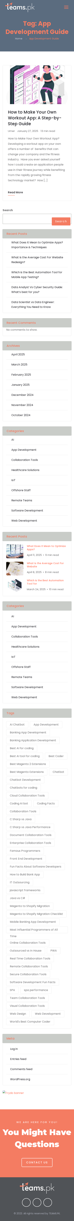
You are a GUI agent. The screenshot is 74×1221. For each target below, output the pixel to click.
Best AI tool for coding (25, 756)
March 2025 (19, 365)
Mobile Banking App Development (33, 922)
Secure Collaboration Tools (28, 974)
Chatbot (58, 772)
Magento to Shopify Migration (30, 906)
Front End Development (26, 859)
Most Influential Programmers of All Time (34, 930)
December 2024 (22, 395)
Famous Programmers (25, 851)
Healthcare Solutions (25, 470)
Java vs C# (17, 898)
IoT (13, 480)
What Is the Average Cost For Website (45, 565)
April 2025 (18, 354)
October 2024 (20, 415)
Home (18, 38)
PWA (53, 951)
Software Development (27, 510)
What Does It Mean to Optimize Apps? (46, 548)
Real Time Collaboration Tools (30, 958)
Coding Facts (46, 803)
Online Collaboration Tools (28, 943)
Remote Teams (21, 500)
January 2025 (20, 385)
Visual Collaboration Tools (27, 1006)
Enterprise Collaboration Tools (30, 843)
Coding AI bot (19, 803)
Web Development (24, 521)
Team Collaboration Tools (27, 998)
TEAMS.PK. (54, 1213)
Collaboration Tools (24, 460)
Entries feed (18, 1059)
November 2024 (22, 405)
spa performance (36, 990)
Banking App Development (28, 732)
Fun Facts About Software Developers (35, 867)
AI (12, 440)
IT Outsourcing (19, 882)
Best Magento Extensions (27, 772)
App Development (23, 450)
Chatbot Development (25, 780)
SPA (12, 990)
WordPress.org (20, 1079)
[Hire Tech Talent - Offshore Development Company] (19, 7)
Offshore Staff (21, 490)
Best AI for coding (22, 748)
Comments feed (21, 1069)
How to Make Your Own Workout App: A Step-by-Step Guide (34, 118)
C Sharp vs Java (20, 819)
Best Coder (56, 756)
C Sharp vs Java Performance (30, 827)
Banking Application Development (33, 740)
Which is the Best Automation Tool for (45, 582)
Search (8, 210)
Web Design (18, 1014)
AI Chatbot (17, 725)
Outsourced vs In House (25, 951)
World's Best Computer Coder (30, 1022)
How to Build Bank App (25, 874)
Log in (14, 1049)
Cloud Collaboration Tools (27, 796)
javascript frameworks (25, 890)
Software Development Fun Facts (32, 982)
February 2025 (21, 375)
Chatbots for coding (23, 788)
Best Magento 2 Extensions (28, 764)
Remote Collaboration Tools (29, 966)
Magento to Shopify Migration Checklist (36, 914)
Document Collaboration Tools (30, 835)
